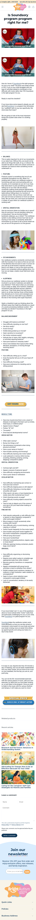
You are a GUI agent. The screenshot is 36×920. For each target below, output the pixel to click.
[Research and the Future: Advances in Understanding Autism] (18, 739)
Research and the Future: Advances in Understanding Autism (17, 748)
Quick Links (7, 902)
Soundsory (17, 83)
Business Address (10, 916)
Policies (5, 909)
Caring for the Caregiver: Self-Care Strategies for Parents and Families (16, 787)
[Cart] (33, 6)
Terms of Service (16, 824)
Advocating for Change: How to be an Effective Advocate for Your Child (17, 767)
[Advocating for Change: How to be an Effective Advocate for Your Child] (18, 758)
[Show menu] (2, 6)
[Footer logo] (18, 889)
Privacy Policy (5, 824)
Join (27, 872)
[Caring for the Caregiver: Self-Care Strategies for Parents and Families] (18, 777)
